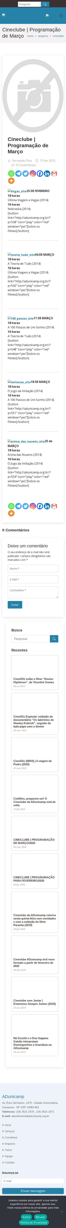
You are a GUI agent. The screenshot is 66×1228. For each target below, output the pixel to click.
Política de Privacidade (34, 1222)
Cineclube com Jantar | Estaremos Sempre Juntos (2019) (34, 1002)
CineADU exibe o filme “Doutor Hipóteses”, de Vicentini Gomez (33, 680)
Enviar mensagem (33, 1191)
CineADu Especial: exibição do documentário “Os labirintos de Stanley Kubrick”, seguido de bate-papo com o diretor (33, 721)
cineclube (58, 36)
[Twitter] (25, 173)
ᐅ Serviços (8, 1131)
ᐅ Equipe (7, 1156)
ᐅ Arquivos (8, 1143)
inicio (30, 36)
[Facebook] (40, 173)
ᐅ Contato (8, 1162)
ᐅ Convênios (9, 1137)
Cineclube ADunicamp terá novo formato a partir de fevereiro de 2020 (34, 963)
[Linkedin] (47, 173)
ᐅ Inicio (6, 1125)
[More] (11, 181)
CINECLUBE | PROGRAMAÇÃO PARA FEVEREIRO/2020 (34, 879)
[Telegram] (18, 173)
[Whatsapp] (11, 173)
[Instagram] (33, 173)
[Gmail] (54, 173)
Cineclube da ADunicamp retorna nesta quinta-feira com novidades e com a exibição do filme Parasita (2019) (34, 920)
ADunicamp (13, 1096)
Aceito (26, 1217)
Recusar (40, 1217)
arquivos (43, 36)
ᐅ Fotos (7, 1150)
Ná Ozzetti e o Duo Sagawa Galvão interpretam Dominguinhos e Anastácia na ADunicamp (32, 1043)
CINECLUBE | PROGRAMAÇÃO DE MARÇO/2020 (34, 841)
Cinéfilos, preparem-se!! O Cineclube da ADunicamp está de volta (34, 802)
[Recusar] (61, 1212)
